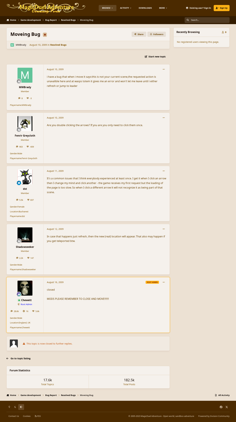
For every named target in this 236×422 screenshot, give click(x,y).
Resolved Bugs (58, 44)
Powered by (214, 416)
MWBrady (21, 44)
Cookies (27, 416)
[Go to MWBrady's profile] (12, 45)
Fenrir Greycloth (25, 135)
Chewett (26, 300)
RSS (39, 416)
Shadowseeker (25, 247)
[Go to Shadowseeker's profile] (24, 234)
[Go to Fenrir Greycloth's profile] (24, 123)
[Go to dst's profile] (24, 176)
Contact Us (14, 416)
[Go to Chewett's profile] (24, 288)
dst (25, 189)
